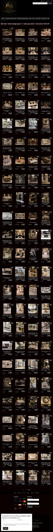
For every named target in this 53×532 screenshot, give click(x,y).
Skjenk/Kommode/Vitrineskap (23, 18)
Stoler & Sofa (38, 18)
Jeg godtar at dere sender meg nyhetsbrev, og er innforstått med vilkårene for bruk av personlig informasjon (16, 525)
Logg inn (32, 492)
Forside (3, 18)
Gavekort (27, 492)
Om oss (23, 492)
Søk (49, 3)
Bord (33, 18)
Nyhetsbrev (37, 520)
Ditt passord (29, 502)
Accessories (44, 18)
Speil (30, 18)
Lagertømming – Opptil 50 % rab (11, 18)
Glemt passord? (36, 506)
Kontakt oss (37, 492)
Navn (4, 519)
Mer (48, 18)
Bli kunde (19, 492)
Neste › (29, 489)
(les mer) (14, 525)
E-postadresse (29, 498)
